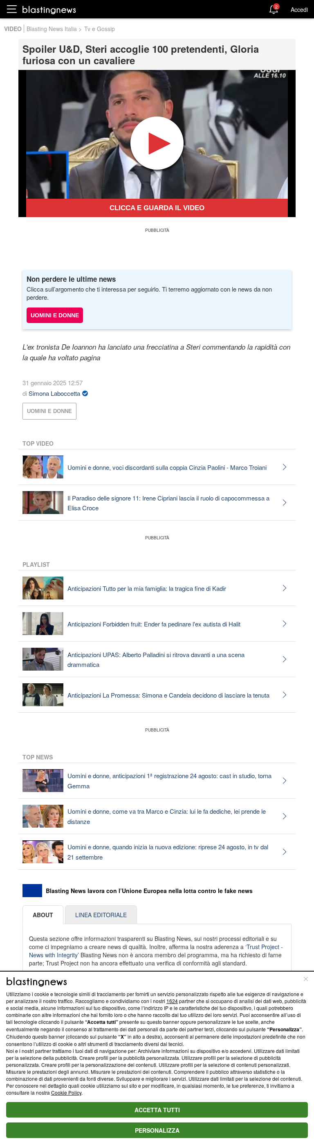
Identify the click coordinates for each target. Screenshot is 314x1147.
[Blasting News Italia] (49, 9)
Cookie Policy (66, 1092)
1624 (172, 1000)
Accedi (299, 9)
